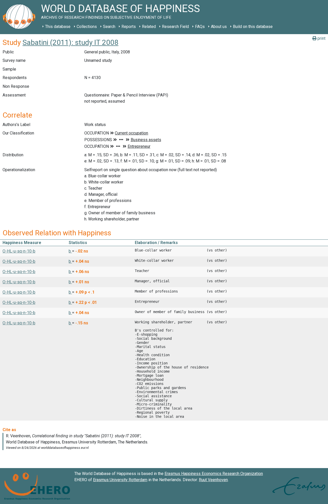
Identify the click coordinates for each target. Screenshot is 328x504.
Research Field (175, 26)
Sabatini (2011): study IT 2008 (70, 42)
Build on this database (253, 26)
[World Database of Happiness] (20, 17)
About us (219, 26)
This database (57, 26)
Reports (128, 26)
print (320, 38)
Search (109, 26)
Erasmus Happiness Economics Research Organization (214, 473)
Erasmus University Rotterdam (120, 479)
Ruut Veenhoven (213, 479)
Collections (87, 26)
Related (149, 26)
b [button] (70, 251)
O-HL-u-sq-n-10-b (19, 251)
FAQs (200, 26)
